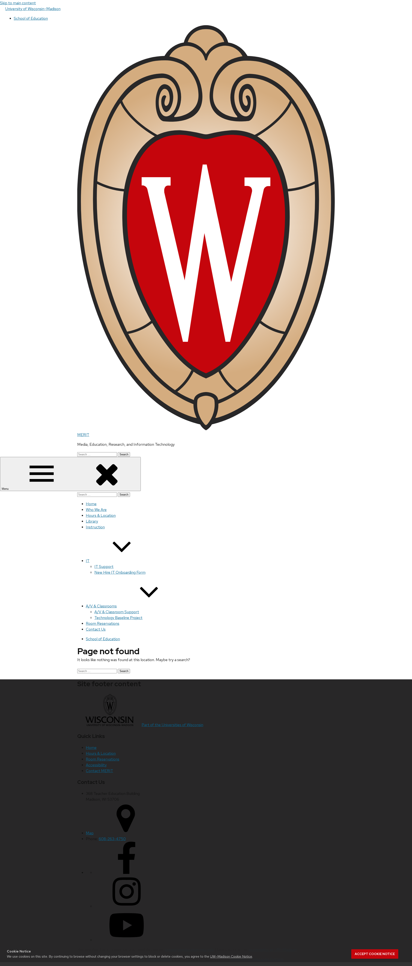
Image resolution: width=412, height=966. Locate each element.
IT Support (104, 566)
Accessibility (96, 764)
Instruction (95, 527)
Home (91, 503)
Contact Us (96, 629)
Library (92, 521)
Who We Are (96, 509)
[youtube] (126, 939)
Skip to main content (18, 2)
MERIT (83, 434)
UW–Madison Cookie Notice (231, 956)
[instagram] (126, 906)
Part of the (172, 724)
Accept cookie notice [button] (375, 954)
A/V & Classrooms (101, 606)
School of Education (31, 18)
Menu (5, 488)
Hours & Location (101, 515)
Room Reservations (102, 623)
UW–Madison (33, 8)
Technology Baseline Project (118, 617)
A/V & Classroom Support (116, 611)
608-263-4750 (112, 838)
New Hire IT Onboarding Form (119, 572)
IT (87, 560)
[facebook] (126, 872)
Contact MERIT (99, 770)
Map (90, 833)
